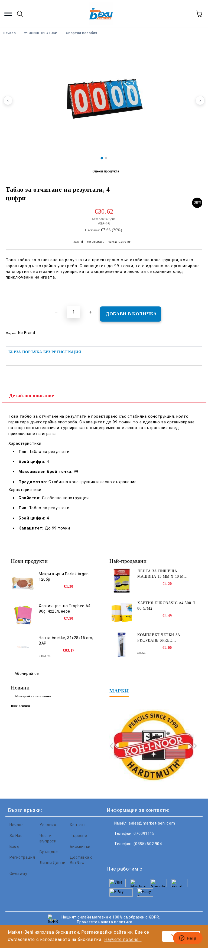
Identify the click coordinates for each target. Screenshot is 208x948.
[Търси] (20, 14)
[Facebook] (113, 854)
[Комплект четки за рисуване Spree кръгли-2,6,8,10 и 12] (121, 644)
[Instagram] (137, 854)
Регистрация (22, 857)
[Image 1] (101, 158)
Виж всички (20, 706)
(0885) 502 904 (148, 844)
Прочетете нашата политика (104, 922)
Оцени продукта (105, 171)
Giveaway (18, 873)
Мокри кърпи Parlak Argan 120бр (64, 576)
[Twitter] (125, 854)
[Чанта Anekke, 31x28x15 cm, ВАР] (23, 647)
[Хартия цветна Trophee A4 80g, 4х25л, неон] (23, 615)
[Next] (194, 746)
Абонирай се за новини (33, 696)
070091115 (144, 833)
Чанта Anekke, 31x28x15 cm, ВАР (66, 640)
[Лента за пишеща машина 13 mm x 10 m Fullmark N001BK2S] (121, 580)
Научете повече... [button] (123, 939)
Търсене (78, 835)
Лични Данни (52, 863)
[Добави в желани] (198, 297)
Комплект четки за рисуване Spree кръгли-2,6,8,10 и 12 (158, 638)
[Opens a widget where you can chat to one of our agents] (188, 938)
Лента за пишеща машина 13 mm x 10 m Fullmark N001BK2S (160, 574)
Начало (16, 825)
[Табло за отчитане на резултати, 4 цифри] (104, 97)
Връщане (49, 852)
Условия (48, 825)
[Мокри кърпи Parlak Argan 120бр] (23, 583)
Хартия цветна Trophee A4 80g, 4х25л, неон (64, 608)
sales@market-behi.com (152, 823)
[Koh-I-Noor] (153, 746)
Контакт (78, 825)
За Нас (15, 835)
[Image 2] (106, 158)
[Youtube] (149, 854)
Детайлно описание (31, 395)
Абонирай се (27, 673)
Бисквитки (80, 846)
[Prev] (112, 746)
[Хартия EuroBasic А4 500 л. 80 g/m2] (121, 612)
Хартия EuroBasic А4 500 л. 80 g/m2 (166, 605)
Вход (14, 846)
